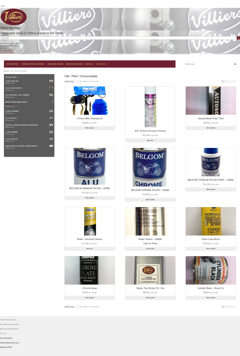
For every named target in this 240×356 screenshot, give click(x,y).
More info (150, 140)
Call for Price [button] (150, 249)
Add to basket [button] (89, 128)
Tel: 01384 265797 (6, 50)
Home (8, 71)
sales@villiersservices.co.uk (9, 53)
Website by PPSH (6, 347)
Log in (3, 6)
